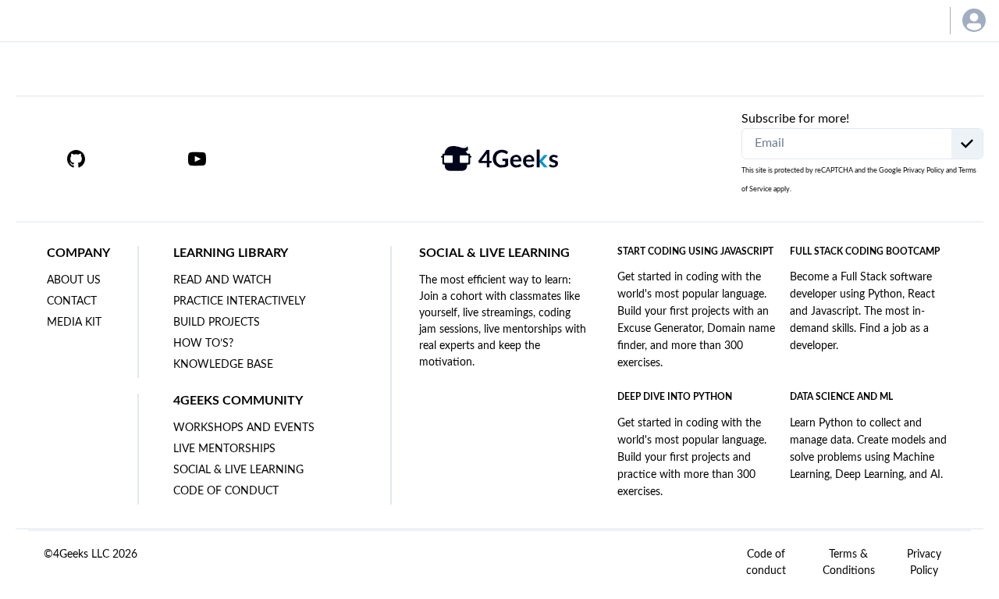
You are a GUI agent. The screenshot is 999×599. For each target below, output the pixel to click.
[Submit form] (967, 144)
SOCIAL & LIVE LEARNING (238, 470)
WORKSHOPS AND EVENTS (244, 428)
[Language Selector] (915, 20)
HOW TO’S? (203, 343)
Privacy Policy (923, 170)
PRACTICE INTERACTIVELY (239, 301)
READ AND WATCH (222, 280)
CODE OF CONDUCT (226, 491)
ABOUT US (74, 280)
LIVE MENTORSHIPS (224, 449)
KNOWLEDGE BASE (223, 364)
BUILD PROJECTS (216, 322)
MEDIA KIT (74, 322)
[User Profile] (974, 20)
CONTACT (72, 301)
